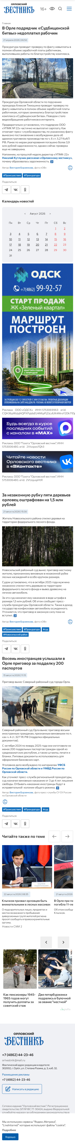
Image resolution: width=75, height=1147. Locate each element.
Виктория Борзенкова (21, 167)
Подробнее (9, 1130)
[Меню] (69, 9)
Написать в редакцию (25, 1089)
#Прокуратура (32, 175)
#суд (45, 629)
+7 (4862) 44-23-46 (17, 1055)
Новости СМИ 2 (12, 926)
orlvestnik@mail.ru (13, 1060)
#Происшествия (12, 175)
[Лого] (19, 8)
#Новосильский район (15, 634)
